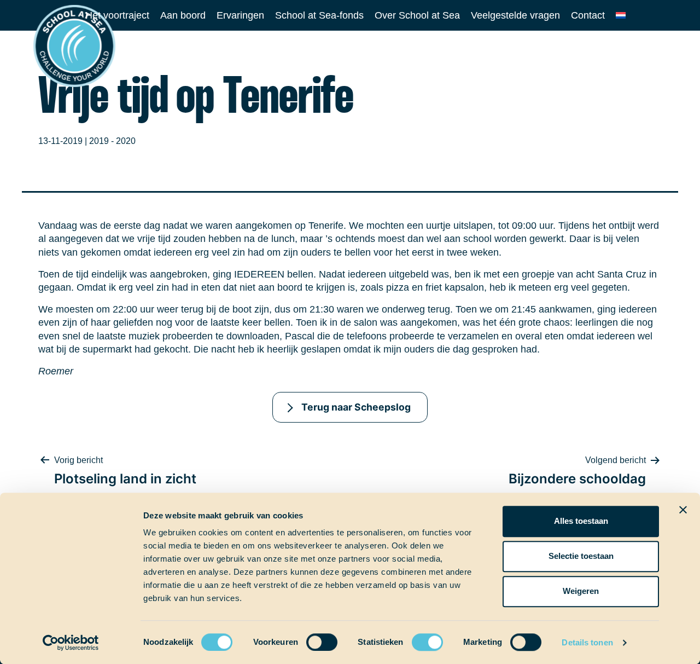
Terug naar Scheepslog (356, 407)
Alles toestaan (581, 521)
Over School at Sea (417, 15)
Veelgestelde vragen (515, 15)
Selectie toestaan (581, 556)
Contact (588, 15)
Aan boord (183, 15)
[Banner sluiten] (683, 509)
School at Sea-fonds (319, 15)
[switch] (311, 638)
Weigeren (581, 591)
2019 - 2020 (112, 141)
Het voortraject (117, 15)
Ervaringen (240, 15)
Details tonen (587, 642)
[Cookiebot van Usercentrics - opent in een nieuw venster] (71, 642)
